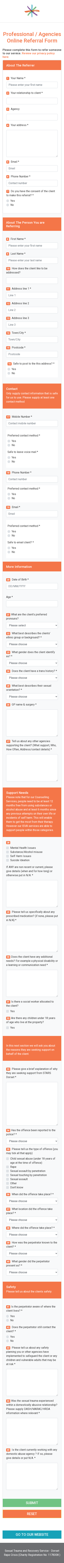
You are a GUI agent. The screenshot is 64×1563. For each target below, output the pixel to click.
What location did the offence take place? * (29, 1211)
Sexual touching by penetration (28, 1175)
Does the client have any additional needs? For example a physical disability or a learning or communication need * (32, 961)
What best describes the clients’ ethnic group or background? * (28, 635)
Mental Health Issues (23, 847)
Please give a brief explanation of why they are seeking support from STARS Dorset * (32, 1073)
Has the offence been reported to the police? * (30, 1132)
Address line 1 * (19, 288)
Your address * (17, 125)
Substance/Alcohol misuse (26, 852)
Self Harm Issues (20, 856)
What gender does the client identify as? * (30, 654)
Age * (9, 597)
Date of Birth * (18, 579)
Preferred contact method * (24, 435)
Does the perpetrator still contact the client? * (31, 1329)
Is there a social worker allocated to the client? (30, 1003)
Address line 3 (18, 318)
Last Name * (16, 253)
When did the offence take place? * (30, 1194)
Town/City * (16, 332)
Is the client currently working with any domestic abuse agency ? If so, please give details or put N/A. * (31, 1454)
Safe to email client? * (21, 542)
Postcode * (16, 347)
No (12, 205)
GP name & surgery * (22, 704)
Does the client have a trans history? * (32, 671)
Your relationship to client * (25, 93)
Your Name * (16, 78)
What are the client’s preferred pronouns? (26, 616)
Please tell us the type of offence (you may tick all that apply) (32, 1151)
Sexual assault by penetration (27, 1171)
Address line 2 (18, 303)
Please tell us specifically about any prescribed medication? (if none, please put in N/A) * (32, 916)
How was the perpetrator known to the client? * (31, 1244)
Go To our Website (32, 1535)
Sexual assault (19, 1179)
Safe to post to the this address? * (31, 363)
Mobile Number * (19, 416)
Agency (13, 109)
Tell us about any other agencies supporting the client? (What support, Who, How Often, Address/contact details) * (31, 745)
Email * (13, 161)
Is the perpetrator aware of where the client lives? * (30, 1308)
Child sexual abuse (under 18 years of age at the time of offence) (32, 1160)
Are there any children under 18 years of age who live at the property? (30, 1020)
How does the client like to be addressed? (26, 270)
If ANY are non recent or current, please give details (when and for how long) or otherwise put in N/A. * (29, 871)
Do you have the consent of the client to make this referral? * (30, 193)
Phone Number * (18, 176)
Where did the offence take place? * (31, 1227)
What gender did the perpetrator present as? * (28, 1263)
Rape (13, 1166)
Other (13, 1183)
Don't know (16, 1187)
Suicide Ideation (20, 860)
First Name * (16, 239)
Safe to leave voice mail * (23, 452)
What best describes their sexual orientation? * (28, 687)
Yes (12, 200)
